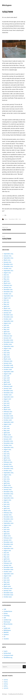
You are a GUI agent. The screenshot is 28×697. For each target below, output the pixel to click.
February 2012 (8, 285)
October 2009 (8, 344)
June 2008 (7, 378)
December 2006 (8, 416)
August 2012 (7, 272)
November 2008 (8, 367)
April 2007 (7, 407)
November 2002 (8, 519)
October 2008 (8, 369)
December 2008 (8, 365)
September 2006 (9, 422)
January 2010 (7, 338)
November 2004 (8, 468)
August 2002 (7, 525)
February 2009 (8, 361)
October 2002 (8, 521)
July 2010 (6, 325)
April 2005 (7, 458)
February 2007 (8, 411)
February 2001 (8, 563)
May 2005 (6, 456)
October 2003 (8, 496)
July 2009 (6, 350)
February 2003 (8, 512)
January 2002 (7, 540)
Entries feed (7, 653)
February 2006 (8, 437)
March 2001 (7, 561)
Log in (5, 651)
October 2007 (8, 395)
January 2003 (7, 515)
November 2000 (8, 569)
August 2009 (7, 348)
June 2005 (7, 453)
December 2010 (8, 315)
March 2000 (7, 586)
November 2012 (8, 266)
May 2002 (6, 531)
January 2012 (7, 287)
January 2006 (8, 439)
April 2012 (7, 281)
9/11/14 (6, 679)
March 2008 (7, 384)
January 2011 (7, 312)
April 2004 (7, 483)
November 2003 (8, 493)
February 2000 (8, 588)
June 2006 (7, 428)
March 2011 (7, 308)
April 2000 (7, 584)
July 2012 (6, 275)
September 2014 (8, 253)
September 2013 (8, 258)
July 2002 (6, 527)
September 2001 (8, 548)
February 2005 (8, 462)
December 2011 (8, 289)
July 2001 (6, 552)
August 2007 (7, 399)
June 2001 (6, 555)
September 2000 (8, 573)
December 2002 (8, 517)
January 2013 (7, 262)
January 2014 (7, 256)
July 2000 (6, 578)
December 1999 (8, 592)
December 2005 (8, 441)
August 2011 (7, 298)
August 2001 (7, 550)
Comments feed (8, 655)
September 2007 (8, 397)
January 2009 (8, 363)
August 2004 (7, 475)
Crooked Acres (8, 611)
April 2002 (7, 533)
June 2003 (7, 504)
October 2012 (7, 268)
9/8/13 (5, 686)
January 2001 (7, 565)
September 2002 (8, 523)
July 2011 (6, 300)
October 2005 (8, 445)
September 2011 (8, 296)
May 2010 (6, 329)
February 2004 (8, 487)
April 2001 (7, 559)
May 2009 (7, 355)
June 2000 (7, 580)
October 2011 (7, 293)
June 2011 (6, 302)
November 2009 (8, 342)
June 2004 (7, 479)
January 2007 (7, 413)
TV (4, 636)
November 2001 (8, 544)
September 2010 (8, 321)
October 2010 (7, 319)
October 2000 (8, 571)
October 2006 (8, 420)
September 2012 (8, 270)
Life (20, 219)
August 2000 (7, 576)
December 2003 (8, 491)
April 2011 (6, 306)
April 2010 (7, 331)
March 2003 (7, 510)
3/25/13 (6, 688)
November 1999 (8, 595)
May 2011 (6, 304)
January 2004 (7, 489)
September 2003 (8, 498)
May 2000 (6, 582)
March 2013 (7, 260)
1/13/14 (6, 681)
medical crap (7, 620)
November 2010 (8, 317)
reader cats (7, 628)
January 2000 (7, 590)
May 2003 (6, 506)
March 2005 (7, 460)
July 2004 (6, 477)
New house (7, 622)
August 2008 (7, 373)
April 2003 (7, 508)
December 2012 (8, 264)
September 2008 (8, 371)
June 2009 (7, 352)
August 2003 (7, 500)
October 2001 (7, 546)
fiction (6, 613)
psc (5, 626)
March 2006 (7, 435)
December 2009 (8, 340)
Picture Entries (8, 624)
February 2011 (8, 310)
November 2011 (8, 291)
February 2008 (8, 386)
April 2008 (7, 382)
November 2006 (8, 418)
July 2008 (6, 376)
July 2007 (6, 401)
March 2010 (7, 333)
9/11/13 (6, 684)
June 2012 (6, 277)
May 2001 (6, 557)
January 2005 (7, 464)
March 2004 (7, 485)
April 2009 (7, 357)
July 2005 (6, 451)
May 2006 (7, 430)
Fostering (6, 615)
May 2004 (6, 481)
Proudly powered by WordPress (15, 694)
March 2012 (7, 283)
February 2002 (8, 538)
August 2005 (7, 449)
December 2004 (8, 466)
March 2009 (7, 359)
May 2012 (6, 279)
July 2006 (6, 426)
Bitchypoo (6, 5)
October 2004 (8, 470)
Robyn (6, 219)
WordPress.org (8, 657)
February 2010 (8, 336)
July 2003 (6, 502)
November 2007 (8, 392)
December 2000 (8, 567)
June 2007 (7, 403)
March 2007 (7, 409)
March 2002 (7, 536)
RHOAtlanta (7, 630)
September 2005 (8, 447)
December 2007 (8, 390)
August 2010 (7, 323)
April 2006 (7, 432)
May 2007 (6, 405)
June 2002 (7, 529)
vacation (6, 638)
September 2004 (8, 472)
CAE (5, 609)
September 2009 (9, 346)
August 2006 (7, 424)
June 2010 (6, 327)
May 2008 (6, 380)
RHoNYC (6, 632)
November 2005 (8, 443)
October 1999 (8, 597)
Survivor (6, 634)
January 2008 (7, 388)
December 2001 (8, 542)
